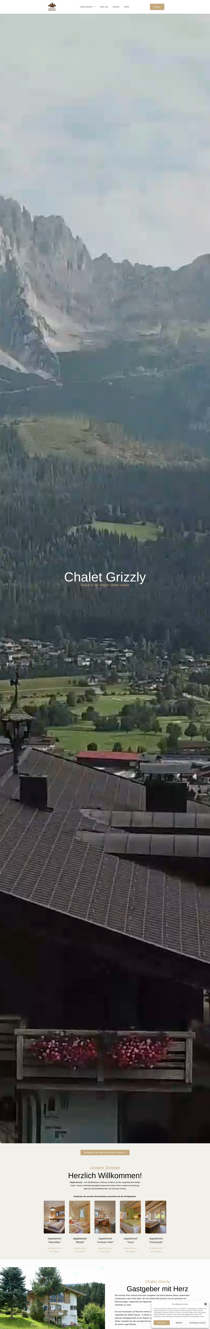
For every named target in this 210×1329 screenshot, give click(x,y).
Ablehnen (179, 1323)
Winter (126, 7)
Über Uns (104, 7)
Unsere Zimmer (86, 7)
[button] (206, 1304)
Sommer (116, 7)
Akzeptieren (161, 1323)
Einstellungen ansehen (197, 1323)
